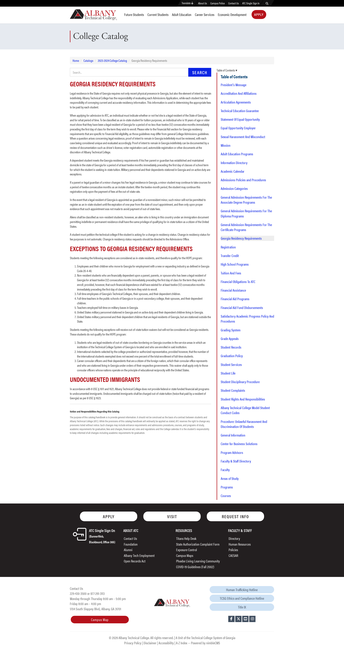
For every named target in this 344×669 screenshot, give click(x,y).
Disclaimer (150, 642)
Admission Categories (234, 188)
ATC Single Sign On (102, 535)
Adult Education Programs (237, 153)
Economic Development (232, 14)
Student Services (231, 364)
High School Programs (235, 264)
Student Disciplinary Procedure (240, 381)
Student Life (228, 373)
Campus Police (217, 3)
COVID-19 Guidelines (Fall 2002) (195, 566)
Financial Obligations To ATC (238, 281)
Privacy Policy (132, 642)
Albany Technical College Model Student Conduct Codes (245, 410)
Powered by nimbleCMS (205, 642)
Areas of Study (230, 478)
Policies (233, 549)
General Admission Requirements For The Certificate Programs (246, 227)
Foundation (131, 544)
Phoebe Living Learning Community (198, 561)
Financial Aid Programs (235, 298)
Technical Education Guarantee (240, 110)
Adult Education (181, 14)
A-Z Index (181, 642)
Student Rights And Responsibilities (243, 399)
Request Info (235, 516)
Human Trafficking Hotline (242, 589)
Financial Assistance (233, 290)
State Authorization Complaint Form (197, 544)
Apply (259, 14)
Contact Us (233, 3)
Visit (172, 516)
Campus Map (100, 619)
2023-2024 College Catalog (112, 60)
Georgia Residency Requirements (241, 238)
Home (76, 60)
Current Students (157, 14)
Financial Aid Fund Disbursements (242, 307)
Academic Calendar (232, 171)
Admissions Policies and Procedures (243, 179)
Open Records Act (134, 561)
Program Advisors (232, 452)
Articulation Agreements (236, 102)
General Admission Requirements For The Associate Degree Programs (246, 200)
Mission (225, 145)
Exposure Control (186, 549)
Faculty (225, 469)
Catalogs (88, 60)
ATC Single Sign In (250, 3)
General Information (233, 435)
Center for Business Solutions (239, 443)
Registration (228, 247)
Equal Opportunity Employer (238, 127)
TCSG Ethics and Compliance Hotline (242, 598)
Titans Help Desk (186, 538)
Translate (186, 3)
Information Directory (234, 162)
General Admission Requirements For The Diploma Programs (246, 213)
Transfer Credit (230, 255)
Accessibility (166, 642)
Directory (234, 538)
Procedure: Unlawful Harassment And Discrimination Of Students (244, 424)
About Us (202, 3)
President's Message (233, 84)
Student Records (231, 347)
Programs (227, 487)
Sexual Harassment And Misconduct (243, 136)
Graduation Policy (232, 355)
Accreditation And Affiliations (239, 93)
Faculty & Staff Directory (236, 461)
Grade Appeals (230, 338)
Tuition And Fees (231, 272)
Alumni (128, 549)
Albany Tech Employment (139, 555)
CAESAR (233, 555)
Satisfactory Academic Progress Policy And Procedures (247, 319)
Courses (226, 495)
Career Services (204, 14)
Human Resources (240, 544)
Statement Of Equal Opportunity (240, 119)
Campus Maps (184, 555)
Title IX (242, 607)
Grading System (230, 329)
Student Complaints (233, 390)
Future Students (134, 14)
